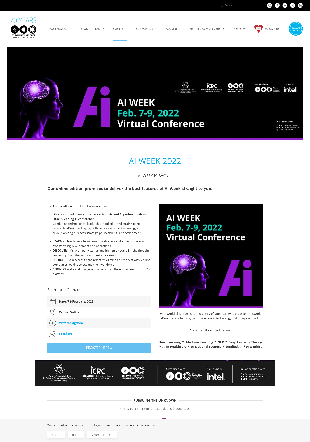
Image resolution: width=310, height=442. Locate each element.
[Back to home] (23, 29)
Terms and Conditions (157, 409)
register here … (99, 347)
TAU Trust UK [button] (58, 29)
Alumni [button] (171, 29)
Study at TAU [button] (90, 29)
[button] (295, 29)
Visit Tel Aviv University (206, 29)
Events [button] (118, 29)
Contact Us (182, 409)
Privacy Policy (129, 409)
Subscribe (272, 29)
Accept (56, 434)
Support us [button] (144, 29)
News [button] (237, 29)
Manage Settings (101, 434)
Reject (75, 434)
